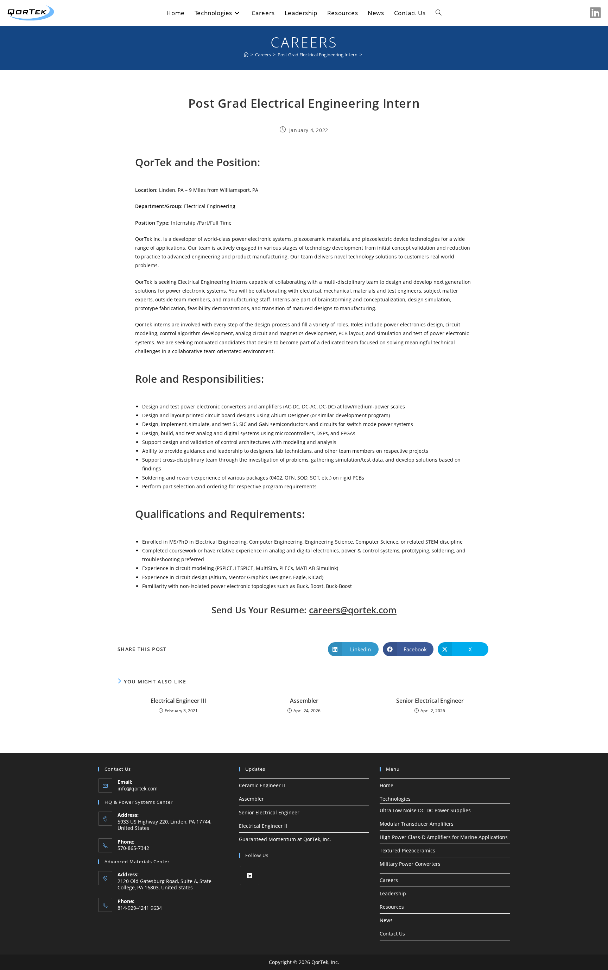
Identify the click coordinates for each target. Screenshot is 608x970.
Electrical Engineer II (263, 825)
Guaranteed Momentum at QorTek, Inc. (285, 839)
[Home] (246, 54)
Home (386, 785)
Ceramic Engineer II (262, 785)
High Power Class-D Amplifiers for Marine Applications (444, 837)
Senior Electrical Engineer (430, 701)
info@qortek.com (138, 788)
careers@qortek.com (353, 610)
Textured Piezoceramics (407, 850)
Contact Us (392, 933)
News (386, 920)
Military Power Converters (410, 864)
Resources (392, 906)
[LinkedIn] (249, 875)
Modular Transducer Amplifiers (417, 823)
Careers (389, 880)
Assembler (304, 701)
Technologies (395, 798)
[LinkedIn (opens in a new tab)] (595, 12)
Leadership (393, 893)
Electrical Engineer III (178, 701)
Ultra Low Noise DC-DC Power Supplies (425, 810)
